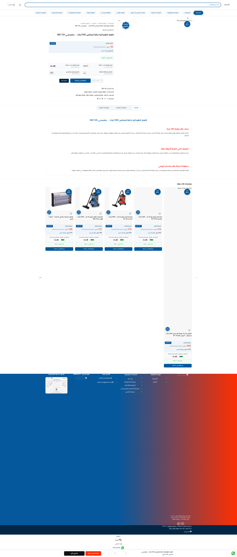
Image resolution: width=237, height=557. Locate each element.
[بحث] (28, 5)
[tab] (135, 108)
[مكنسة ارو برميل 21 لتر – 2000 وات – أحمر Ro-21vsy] (118, 198)
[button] (178, 365)
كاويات (94, 23)
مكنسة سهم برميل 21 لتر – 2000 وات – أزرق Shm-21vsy (89, 218)
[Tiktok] (178, 523)
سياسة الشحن (130, 392)
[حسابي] (20, 5)
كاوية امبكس (98, 95)
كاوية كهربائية (81, 95)
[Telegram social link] (98, 98)
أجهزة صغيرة (102, 23)
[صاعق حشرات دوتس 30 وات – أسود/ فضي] (59, 198)
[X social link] (105, 98)
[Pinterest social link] (102, 98)
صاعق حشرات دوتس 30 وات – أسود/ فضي (61, 218)
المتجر (155, 382)
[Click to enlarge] (188, 18)
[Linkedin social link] (100, 98)
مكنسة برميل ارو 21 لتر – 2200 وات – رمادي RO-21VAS (149, 218)
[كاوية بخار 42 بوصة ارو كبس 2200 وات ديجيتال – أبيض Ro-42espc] (178, 257)
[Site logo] (227, 5)
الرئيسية (111, 23)
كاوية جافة (89, 95)
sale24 (106, 95)
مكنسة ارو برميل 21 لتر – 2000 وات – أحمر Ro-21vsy (120, 218)
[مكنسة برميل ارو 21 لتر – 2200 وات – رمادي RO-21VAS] (148, 198)
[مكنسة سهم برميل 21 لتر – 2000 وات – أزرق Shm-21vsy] (89, 198)
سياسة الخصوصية (130, 382)
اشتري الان (74, 553)
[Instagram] (182, 523)
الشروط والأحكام (130, 385)
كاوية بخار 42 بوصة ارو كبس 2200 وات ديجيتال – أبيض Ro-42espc (179, 335)
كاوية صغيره (85, 23)
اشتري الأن (64, 81)
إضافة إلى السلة (80, 81)
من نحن (130, 379)
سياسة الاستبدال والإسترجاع (130, 389)
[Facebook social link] (107, 98)
